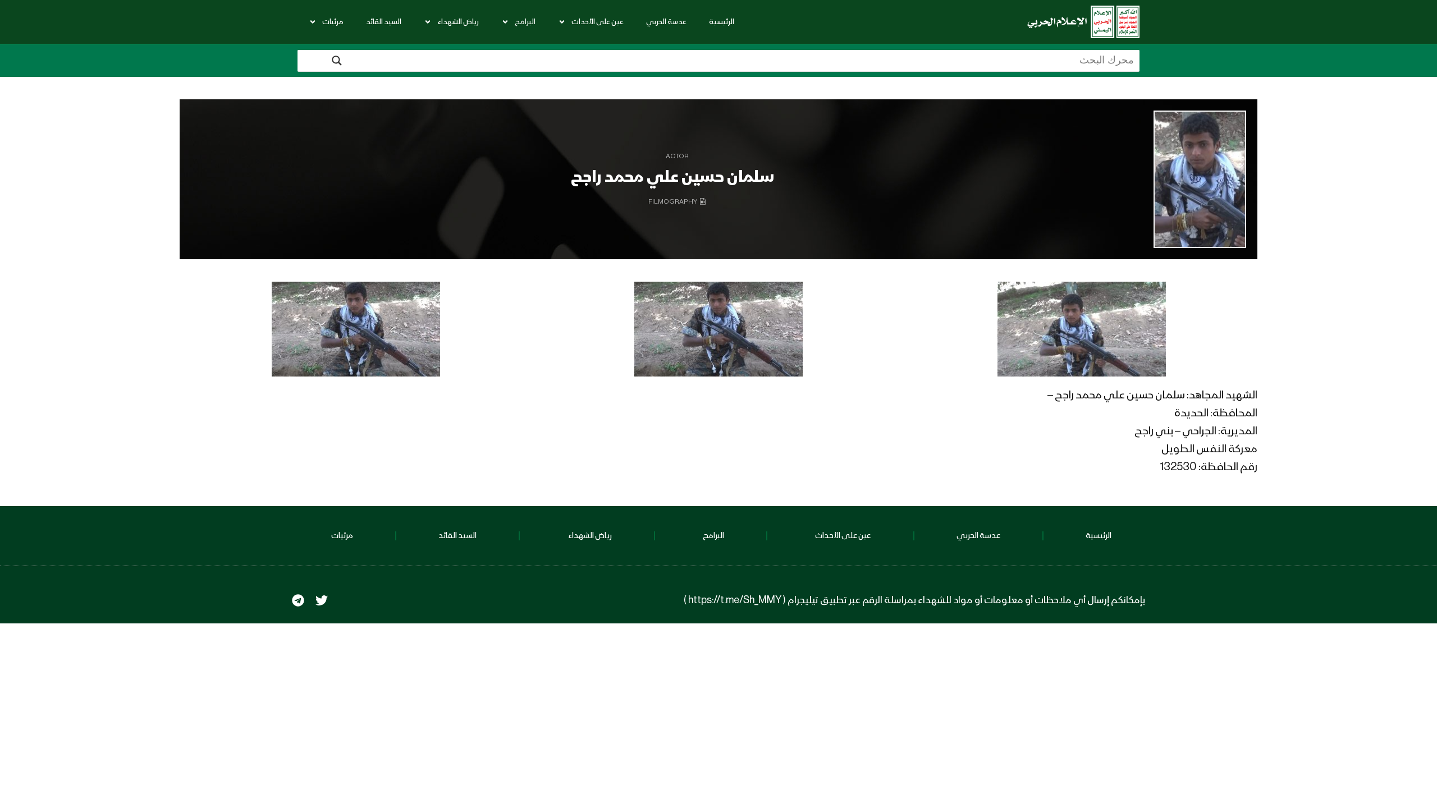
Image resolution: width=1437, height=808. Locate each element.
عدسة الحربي (666, 22)
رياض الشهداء (458, 22)
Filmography (672, 202)
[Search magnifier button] (336, 60)
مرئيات (333, 22)
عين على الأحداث (597, 22)
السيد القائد (383, 22)
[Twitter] (321, 600)
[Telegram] (298, 600)
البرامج (525, 22)
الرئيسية (721, 22)
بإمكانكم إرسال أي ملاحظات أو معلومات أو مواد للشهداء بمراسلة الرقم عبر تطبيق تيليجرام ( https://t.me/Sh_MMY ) (914, 600)
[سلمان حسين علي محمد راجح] (1200, 179)
